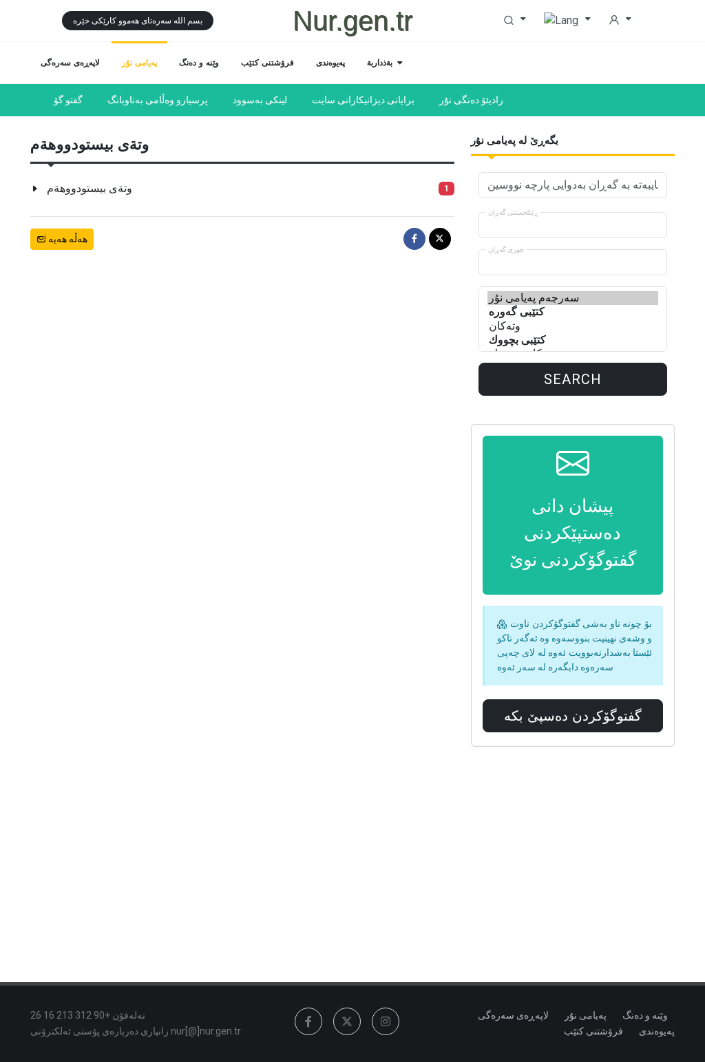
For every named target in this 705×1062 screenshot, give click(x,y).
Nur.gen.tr (352, 21)
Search (573, 379)
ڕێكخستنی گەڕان (513, 212)
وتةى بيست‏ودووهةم (89, 188)
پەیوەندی (657, 1031)
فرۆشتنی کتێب (593, 1031)
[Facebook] (414, 239)
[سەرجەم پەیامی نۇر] (572, 298)
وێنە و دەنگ (645, 1015)
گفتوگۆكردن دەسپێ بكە (573, 716)
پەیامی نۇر (586, 1015)
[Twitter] (440, 239)
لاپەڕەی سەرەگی (513, 1015)
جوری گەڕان (506, 249)
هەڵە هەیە (66, 238)
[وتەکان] (572, 326)
